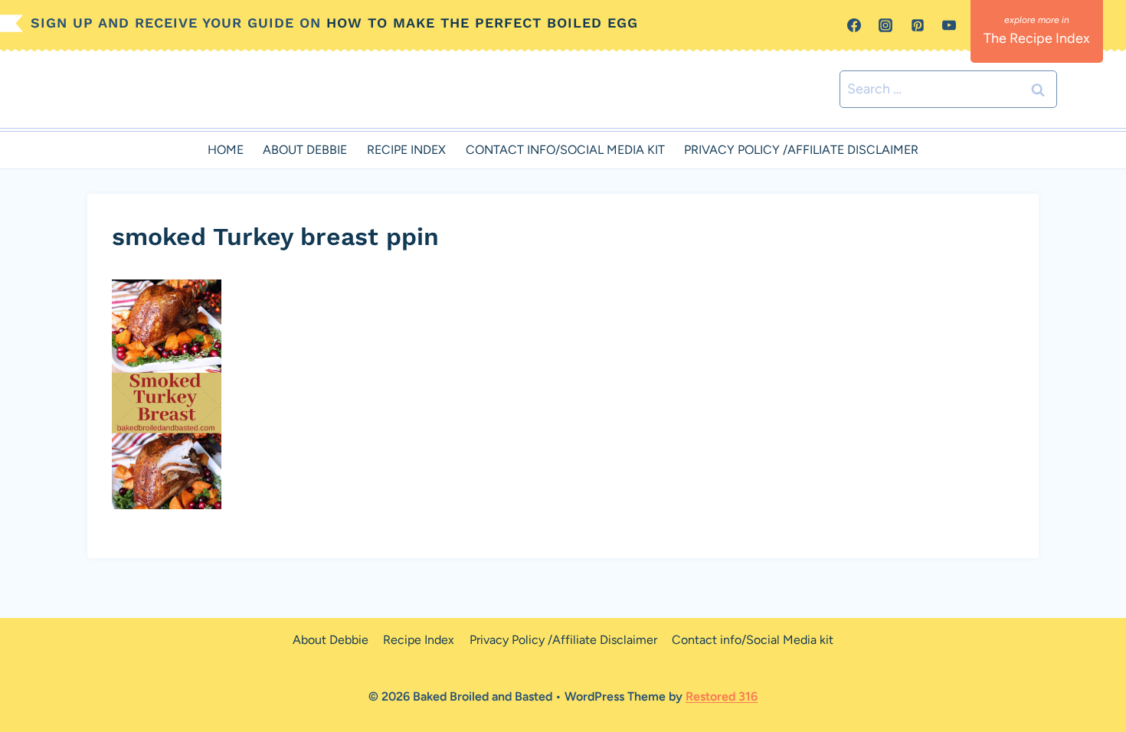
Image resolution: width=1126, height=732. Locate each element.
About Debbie (305, 149)
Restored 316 (722, 696)
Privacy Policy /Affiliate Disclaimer (801, 149)
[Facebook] (854, 25)
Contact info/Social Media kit (565, 149)
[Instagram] (885, 25)
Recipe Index (406, 149)
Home (226, 149)
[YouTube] (949, 25)
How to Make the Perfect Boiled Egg (482, 23)
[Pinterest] (917, 25)
